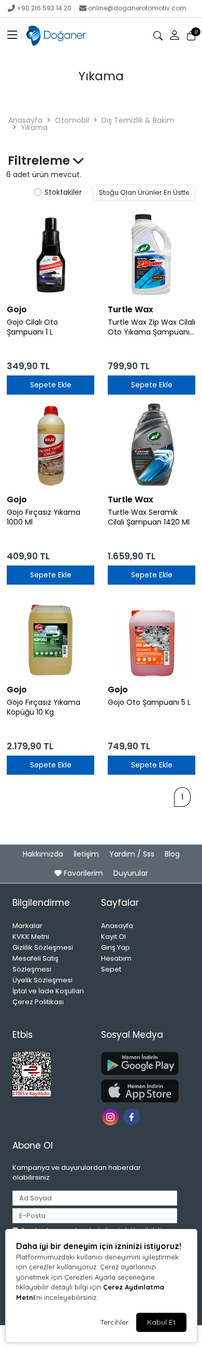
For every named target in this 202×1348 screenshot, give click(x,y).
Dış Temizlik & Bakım (138, 120)
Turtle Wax (130, 309)
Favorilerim (83, 873)
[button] (12, 36)
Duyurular (130, 873)
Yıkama (34, 127)
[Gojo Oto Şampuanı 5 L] (151, 634)
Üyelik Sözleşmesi (42, 980)
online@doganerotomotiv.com (137, 8)
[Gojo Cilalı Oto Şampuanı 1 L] (50, 254)
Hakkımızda (44, 854)
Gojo (17, 309)
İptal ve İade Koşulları (48, 991)
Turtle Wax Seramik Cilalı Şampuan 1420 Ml (149, 517)
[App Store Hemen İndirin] (139, 1091)
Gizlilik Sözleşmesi (42, 947)
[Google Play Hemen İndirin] (139, 1063)
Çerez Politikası (38, 1002)
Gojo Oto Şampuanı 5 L (149, 702)
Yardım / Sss (132, 854)
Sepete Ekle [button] (50, 385)
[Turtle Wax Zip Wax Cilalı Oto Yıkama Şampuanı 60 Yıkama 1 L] (151, 254)
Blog (172, 854)
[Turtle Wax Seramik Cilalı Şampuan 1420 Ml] (151, 444)
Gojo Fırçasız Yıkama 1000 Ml (43, 517)
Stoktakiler (63, 193)
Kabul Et (161, 1322)
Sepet (111, 969)
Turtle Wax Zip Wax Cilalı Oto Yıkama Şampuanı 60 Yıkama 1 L (151, 327)
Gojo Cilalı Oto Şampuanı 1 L (32, 327)
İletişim (87, 854)
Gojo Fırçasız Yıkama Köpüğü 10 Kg (43, 707)
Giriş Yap (115, 947)
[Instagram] (111, 1116)
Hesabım (116, 958)
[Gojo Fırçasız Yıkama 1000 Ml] (50, 444)
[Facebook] (132, 1116)
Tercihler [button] (114, 1322)
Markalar (27, 926)
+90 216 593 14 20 (44, 8)
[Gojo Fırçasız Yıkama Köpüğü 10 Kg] (50, 634)
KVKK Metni (30, 936)
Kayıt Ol (113, 936)
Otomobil (72, 120)
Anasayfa (25, 120)
